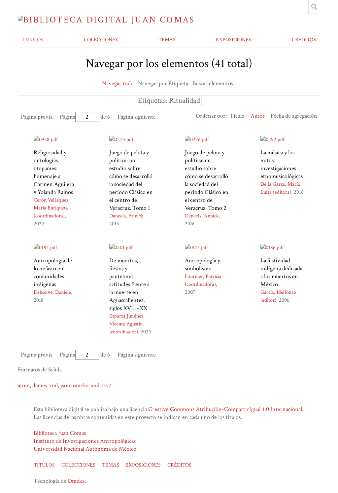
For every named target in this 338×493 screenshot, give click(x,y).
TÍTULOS (32, 39)
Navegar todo (118, 83)
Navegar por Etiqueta (163, 83)
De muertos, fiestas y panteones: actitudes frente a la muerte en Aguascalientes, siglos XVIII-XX (129, 284)
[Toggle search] (314, 7)
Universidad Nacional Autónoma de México (85, 449)
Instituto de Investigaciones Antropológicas (85, 441)
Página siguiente (137, 117)
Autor (258, 116)
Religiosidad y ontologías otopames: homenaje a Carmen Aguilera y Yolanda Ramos (54, 172)
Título (237, 116)
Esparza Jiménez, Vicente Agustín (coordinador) (127, 324)
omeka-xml (86, 385)
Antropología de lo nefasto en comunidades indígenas (53, 272)
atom (24, 385)
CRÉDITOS (304, 39)
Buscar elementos (212, 83)
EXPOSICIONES (233, 39)
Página (67, 117)
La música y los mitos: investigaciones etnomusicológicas (281, 164)
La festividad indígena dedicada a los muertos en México (281, 272)
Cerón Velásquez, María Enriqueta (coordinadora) (52, 208)
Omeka (76, 481)
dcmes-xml (45, 385)
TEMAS (167, 39)
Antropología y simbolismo (202, 264)
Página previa (36, 117)
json (65, 385)
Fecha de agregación (294, 116)
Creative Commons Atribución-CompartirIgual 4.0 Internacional (225, 409)
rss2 (106, 385)
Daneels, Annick (126, 215)
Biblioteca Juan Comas (60, 433)
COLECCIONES (101, 39)
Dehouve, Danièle (52, 292)
